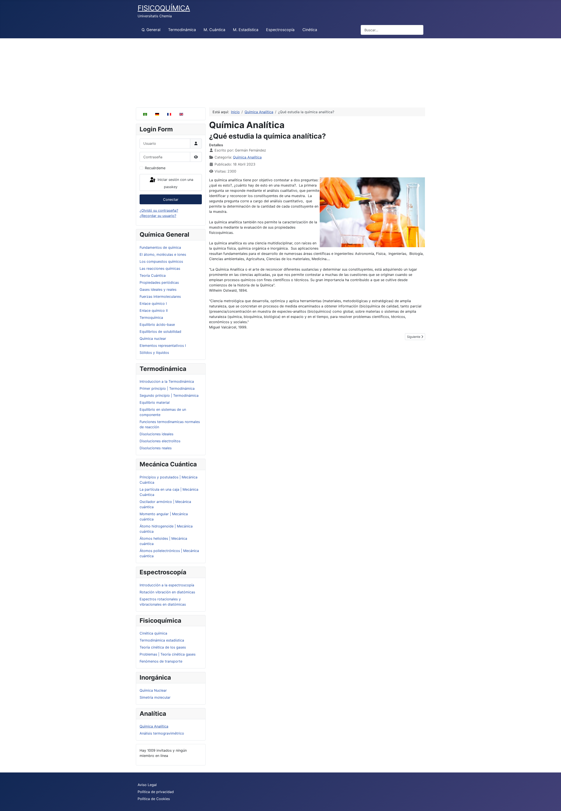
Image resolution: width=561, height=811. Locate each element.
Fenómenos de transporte (161, 661)
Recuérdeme (155, 168)
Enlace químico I (153, 303)
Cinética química (153, 633)
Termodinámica (182, 29)
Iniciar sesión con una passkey (174, 183)
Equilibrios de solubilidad (160, 331)
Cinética (309, 29)
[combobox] (392, 30)
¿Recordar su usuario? (158, 215)
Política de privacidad (156, 792)
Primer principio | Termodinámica (167, 388)
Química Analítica (154, 726)
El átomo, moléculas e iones (163, 254)
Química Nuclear (153, 690)
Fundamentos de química (160, 247)
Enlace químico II (154, 310)
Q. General (151, 29)
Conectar (170, 199)
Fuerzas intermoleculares (160, 296)
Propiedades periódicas (159, 282)
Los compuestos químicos (161, 261)
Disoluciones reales (156, 448)
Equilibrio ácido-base (157, 324)
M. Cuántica (214, 29)
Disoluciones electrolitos (160, 441)
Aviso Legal (147, 785)
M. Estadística (245, 29)
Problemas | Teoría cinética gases (167, 654)
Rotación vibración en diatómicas (167, 592)
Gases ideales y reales (158, 289)
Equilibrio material (155, 402)
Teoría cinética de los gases (163, 647)
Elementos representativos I (163, 345)
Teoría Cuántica (153, 275)
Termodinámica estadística (162, 640)
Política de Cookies (154, 799)
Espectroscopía (280, 29)
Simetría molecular (155, 697)
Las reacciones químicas (160, 268)
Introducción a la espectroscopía (167, 585)
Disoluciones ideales (156, 434)
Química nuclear (153, 338)
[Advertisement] (280, 71)
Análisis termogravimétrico (162, 733)
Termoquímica (151, 317)
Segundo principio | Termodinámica (169, 395)
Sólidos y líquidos (154, 352)
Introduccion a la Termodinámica (167, 381)
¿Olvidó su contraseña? (159, 210)
